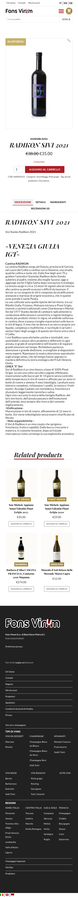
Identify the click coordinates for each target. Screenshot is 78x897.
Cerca (66, 19)
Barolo (8, 778)
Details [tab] (41, 202)
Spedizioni (10, 703)
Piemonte (10, 813)
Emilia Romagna (33, 829)
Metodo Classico (62, 742)
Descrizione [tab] (23, 202)
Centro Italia (34, 808)
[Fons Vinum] (19, 12)
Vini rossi (11, 773)
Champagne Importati (15, 861)
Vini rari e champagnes (15, 725)
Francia (64, 808)
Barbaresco (11, 784)
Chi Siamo (10, 3)
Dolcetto (9, 789)
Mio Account (34, 3)
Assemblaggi (42, 177)
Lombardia (10, 842)
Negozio (9, 684)
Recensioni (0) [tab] (40, 208)
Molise (47, 824)
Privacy (8, 715)
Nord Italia (12, 808)
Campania (49, 813)
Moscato (57, 564)
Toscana (30, 813)
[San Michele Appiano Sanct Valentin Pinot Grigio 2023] (21, 483)
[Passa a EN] (7, 895)
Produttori (10, 696)
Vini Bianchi (38, 773)
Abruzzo (48, 819)
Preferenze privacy (14, 647)
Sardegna (48, 834)
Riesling (35, 784)
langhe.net (20, 663)
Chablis (62, 819)
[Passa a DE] (12, 895)
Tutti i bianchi (38, 794)
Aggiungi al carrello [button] (21, 524)
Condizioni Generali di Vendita (19, 709)
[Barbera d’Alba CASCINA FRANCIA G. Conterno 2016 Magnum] (21, 548)
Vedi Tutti (35, 765)
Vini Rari (9, 867)
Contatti (22, 3)
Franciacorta (60, 747)
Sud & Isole (50, 808)
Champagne (37, 736)
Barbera (21, 564)
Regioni (10, 803)
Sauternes (64, 839)
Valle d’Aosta (11, 847)
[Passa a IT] (1, 895)
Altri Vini (65, 773)
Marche (29, 824)
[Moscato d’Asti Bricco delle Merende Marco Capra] (57, 548)
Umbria (29, 819)
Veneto (9, 819)
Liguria (8, 852)
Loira (61, 834)
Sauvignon (36, 789)
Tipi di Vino (12, 731)
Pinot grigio (54, 177)
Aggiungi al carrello (44, 169)
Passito (9, 747)
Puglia (47, 839)
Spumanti (59, 736)
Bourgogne (64, 824)
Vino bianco (44, 181)
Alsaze (62, 829)
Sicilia (47, 829)
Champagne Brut (38, 760)
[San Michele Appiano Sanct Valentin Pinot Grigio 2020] (57, 483)
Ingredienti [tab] (58, 202)
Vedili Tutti (59, 752)
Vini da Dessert (14, 736)
